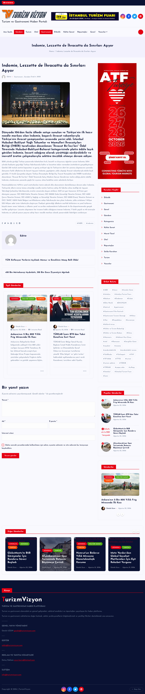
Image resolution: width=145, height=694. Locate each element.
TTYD (119, 359)
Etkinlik (57, 32)
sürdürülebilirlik (110, 350)
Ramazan (116, 341)
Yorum (5, 400)
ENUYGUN (122, 303)
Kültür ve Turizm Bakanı (113, 333)
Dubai (130, 298)
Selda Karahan (110, 252)
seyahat (107, 346)
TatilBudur (108, 354)
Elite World (108, 303)
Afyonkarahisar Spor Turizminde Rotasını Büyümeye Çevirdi (122, 445)
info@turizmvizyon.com (11, 675)
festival (107, 307)
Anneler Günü (128, 290)
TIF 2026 (107, 359)
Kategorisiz (109, 221)
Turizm (28, 32)
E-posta (53, 421)
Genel (92, 32)
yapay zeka (120, 367)
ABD (106, 290)
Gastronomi (46, 32)
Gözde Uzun (20, 326)
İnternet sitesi (7, 433)
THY (132, 354)
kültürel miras (109, 324)
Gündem (19, 32)
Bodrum (107, 298)
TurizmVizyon (22, 600)
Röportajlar (82, 32)
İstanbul (107, 372)
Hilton (133, 316)
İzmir (106, 376)
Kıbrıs (130, 333)
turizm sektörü (109, 363)
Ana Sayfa (7, 32)
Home (51, 51)
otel (105, 341)
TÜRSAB (107, 367)
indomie (90, 223)
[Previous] (118, 514)
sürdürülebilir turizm (128, 350)
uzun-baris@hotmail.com (24, 660)
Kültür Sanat (68, 32)
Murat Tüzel (109, 234)
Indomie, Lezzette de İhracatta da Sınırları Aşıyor (76, 51)
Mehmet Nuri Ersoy (124, 337)
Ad (3, 421)
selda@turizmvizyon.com (12, 645)
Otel (36, 32)
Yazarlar (102, 32)
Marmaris (107, 337)
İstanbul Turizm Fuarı (124, 372)
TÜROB (123, 363)
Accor (115, 290)
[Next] (122, 514)
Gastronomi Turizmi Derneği (114, 316)
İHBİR (80, 223)
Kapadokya (117, 320)
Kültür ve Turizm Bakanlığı (114, 329)
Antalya (107, 294)
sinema (118, 346)
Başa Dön (137, 689)
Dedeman (119, 298)
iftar (106, 320)
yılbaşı (132, 367)
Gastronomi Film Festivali (113, 311)
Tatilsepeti (121, 354)
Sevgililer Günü (130, 341)
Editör (9, 77)
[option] (120, 491)
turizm (128, 359)
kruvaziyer (131, 320)
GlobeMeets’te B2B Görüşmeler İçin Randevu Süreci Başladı (124, 431)
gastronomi (119, 307)
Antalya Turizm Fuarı (123, 294)
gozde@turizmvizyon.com (24, 631)
